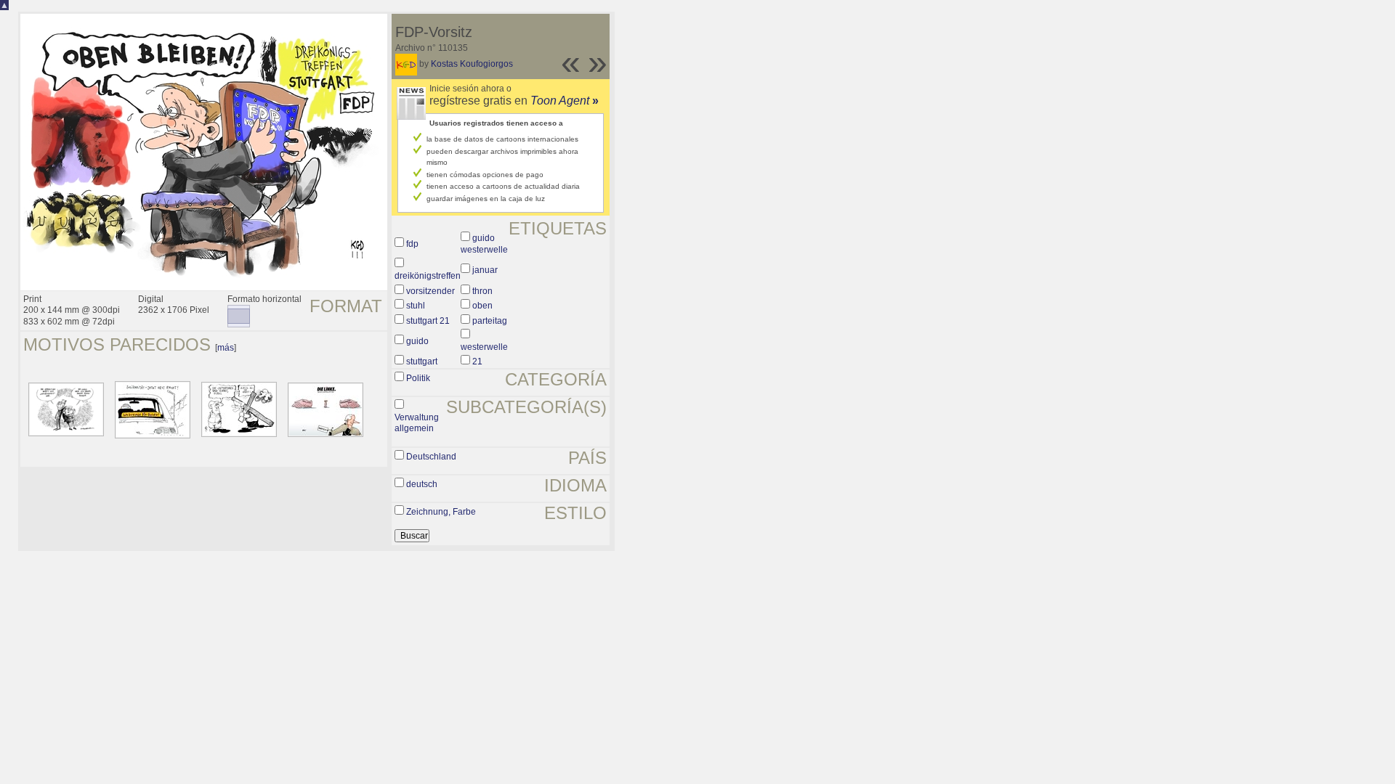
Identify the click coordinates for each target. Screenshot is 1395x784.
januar (485, 270)
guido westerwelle (484, 244)
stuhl (415, 306)
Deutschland (431, 457)
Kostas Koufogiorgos (472, 64)
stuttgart (421, 361)
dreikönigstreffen (428, 276)
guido (417, 341)
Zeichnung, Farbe (441, 512)
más (225, 348)
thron (482, 291)
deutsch (421, 484)
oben (482, 306)
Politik (418, 378)
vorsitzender (430, 291)
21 (477, 361)
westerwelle (484, 347)
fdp (412, 244)
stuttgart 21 (428, 321)
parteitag (489, 321)
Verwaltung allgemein (417, 423)
